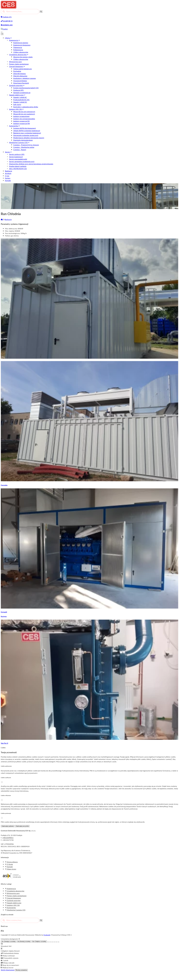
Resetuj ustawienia (21, 970)
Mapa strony (11, 869)
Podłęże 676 (6, 17)
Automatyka (11, 907)
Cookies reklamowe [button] (6, 795)
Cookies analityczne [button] (6, 777)
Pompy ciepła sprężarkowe (16, 895)
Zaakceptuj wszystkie (22, 826)
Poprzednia (4, 485)
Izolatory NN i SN (13, 905)
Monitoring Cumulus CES (16, 910)
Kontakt (10, 866)
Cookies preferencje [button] (6, 813)
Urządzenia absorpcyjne (15, 891)
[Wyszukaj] (41, 12)
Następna (4, 616)
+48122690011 (7, 837)
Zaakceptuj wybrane (8, 826)
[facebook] (1, 931)
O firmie (10, 864)
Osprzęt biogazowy (14, 898)
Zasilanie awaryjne (13, 900)
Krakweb (47, 935)
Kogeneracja (11, 888)
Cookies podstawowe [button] (6, 766)
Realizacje (8, 219)
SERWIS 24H (7, 25)
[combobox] (20, 11)
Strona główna (12, 862)
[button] (2, 782)
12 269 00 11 (7, 21)
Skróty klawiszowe (7, 970)
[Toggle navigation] (2, 34)
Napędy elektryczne (14, 903)
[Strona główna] (2, 219)
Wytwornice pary (13, 893)
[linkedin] (3, 931)
